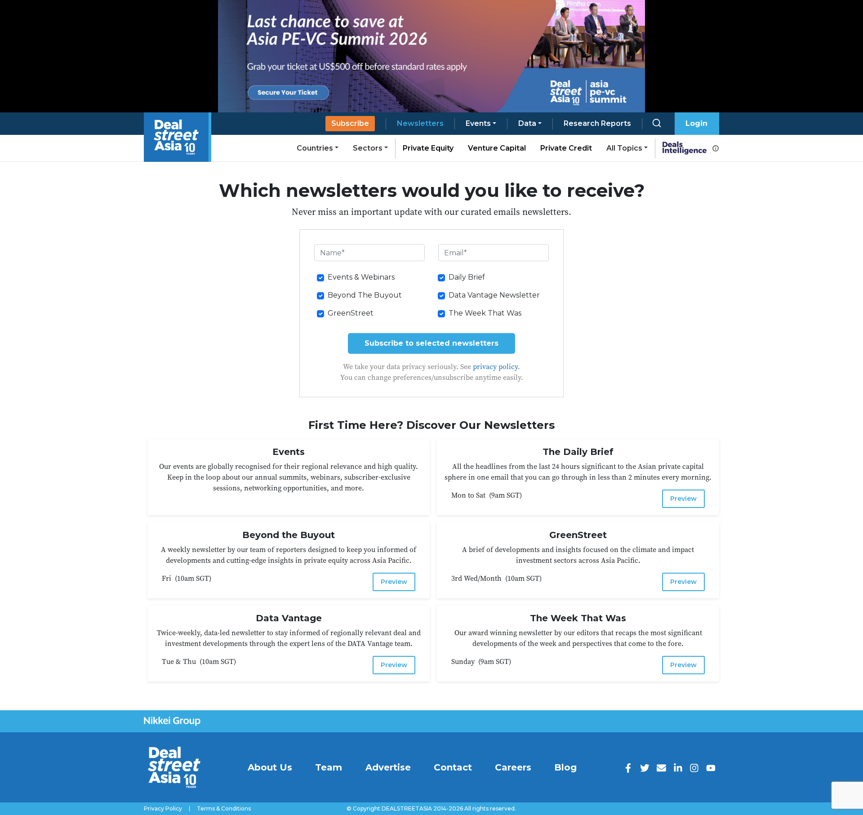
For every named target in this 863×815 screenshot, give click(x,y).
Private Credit (566, 148)
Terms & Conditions (224, 808)
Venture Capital (497, 148)
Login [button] (696, 123)
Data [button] (527, 123)
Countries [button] (315, 148)
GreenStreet (351, 313)
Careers (513, 767)
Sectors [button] (368, 148)
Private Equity (428, 148)
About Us (270, 767)
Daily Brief (467, 277)
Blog (565, 767)
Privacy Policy (163, 808)
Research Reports (597, 123)
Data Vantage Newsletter (494, 295)
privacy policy (495, 366)
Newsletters (420, 123)
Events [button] (478, 123)
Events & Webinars (361, 277)
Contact (453, 767)
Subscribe (350, 123)
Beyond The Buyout (365, 295)
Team (328, 767)
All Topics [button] (624, 148)
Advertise (388, 767)
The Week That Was (485, 313)
